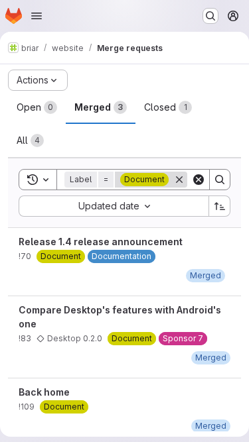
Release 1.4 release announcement (101, 241)
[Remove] (179, 180)
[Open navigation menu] (36, 16)
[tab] (37, 107)
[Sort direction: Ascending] (219, 206)
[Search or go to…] (210, 16)
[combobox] (113, 206)
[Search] (219, 179)
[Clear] (199, 180)
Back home (44, 392)
